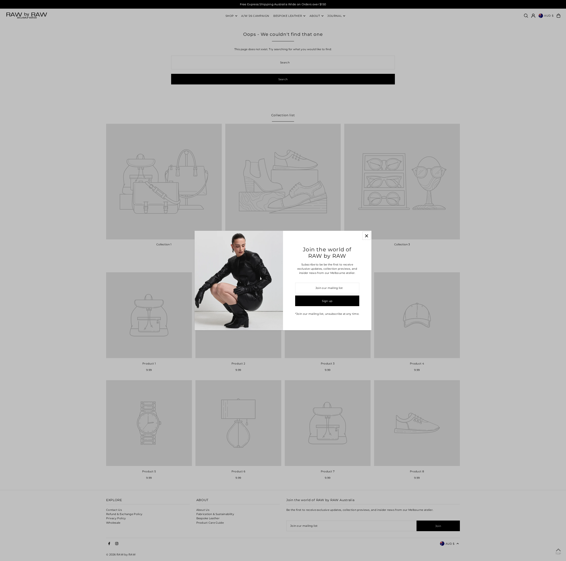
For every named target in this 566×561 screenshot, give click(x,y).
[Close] (366, 236)
